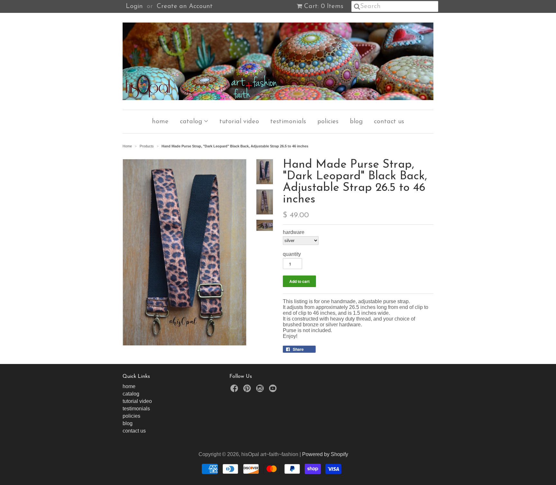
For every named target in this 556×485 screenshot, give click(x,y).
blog (356, 121)
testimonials (288, 121)
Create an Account (185, 6)
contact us (389, 121)
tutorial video (239, 121)
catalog (192, 121)
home (160, 121)
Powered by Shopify (325, 454)
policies (327, 121)
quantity (292, 254)
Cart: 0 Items (323, 6)
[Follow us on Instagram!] (261, 390)
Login (134, 6)
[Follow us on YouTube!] (274, 390)
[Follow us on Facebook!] (235, 390)
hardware (293, 232)
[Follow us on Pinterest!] (248, 390)
